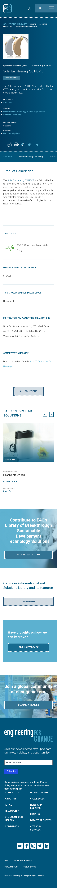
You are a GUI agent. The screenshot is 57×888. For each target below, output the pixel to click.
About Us (10, 798)
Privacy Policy (11, 867)
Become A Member (28, 705)
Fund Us (35, 814)
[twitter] (29, 145)
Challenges (37, 798)
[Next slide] (51, 414)
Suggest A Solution (28, 554)
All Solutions (28, 391)
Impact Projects (40, 820)
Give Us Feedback (28, 647)
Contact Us (12, 792)
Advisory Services (35, 828)
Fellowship (12, 811)
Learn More (28, 601)
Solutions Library (15, 24)
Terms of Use (30, 867)
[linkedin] (36, 145)
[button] (51, 8)
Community (12, 826)
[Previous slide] (45, 414)
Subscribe (11, 771)
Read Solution (10, 482)
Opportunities (39, 792)
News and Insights (36, 806)
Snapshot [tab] (7, 156)
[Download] (9, 145)
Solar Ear (7, 103)
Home (6, 861)
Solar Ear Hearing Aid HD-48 (20, 180)
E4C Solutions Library (14, 819)
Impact (9, 805)
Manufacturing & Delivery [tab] (31, 156)
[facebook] (22, 145)
